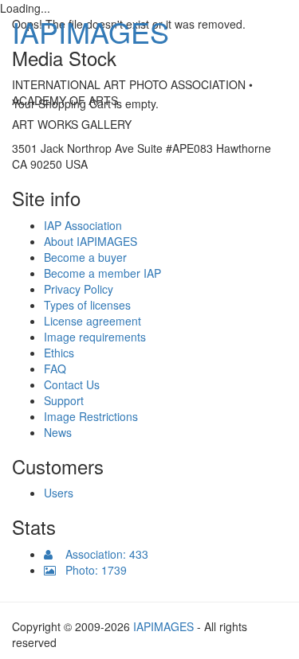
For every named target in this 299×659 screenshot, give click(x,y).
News (58, 432)
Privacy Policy (78, 289)
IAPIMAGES (90, 31)
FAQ (55, 368)
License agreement (92, 321)
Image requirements (95, 337)
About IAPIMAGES (90, 241)
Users (58, 493)
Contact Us (72, 384)
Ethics (59, 353)
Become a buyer (85, 257)
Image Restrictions (91, 416)
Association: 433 (100, 554)
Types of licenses (87, 305)
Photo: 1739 (91, 570)
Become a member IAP (102, 273)
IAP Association (83, 225)
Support (64, 400)
